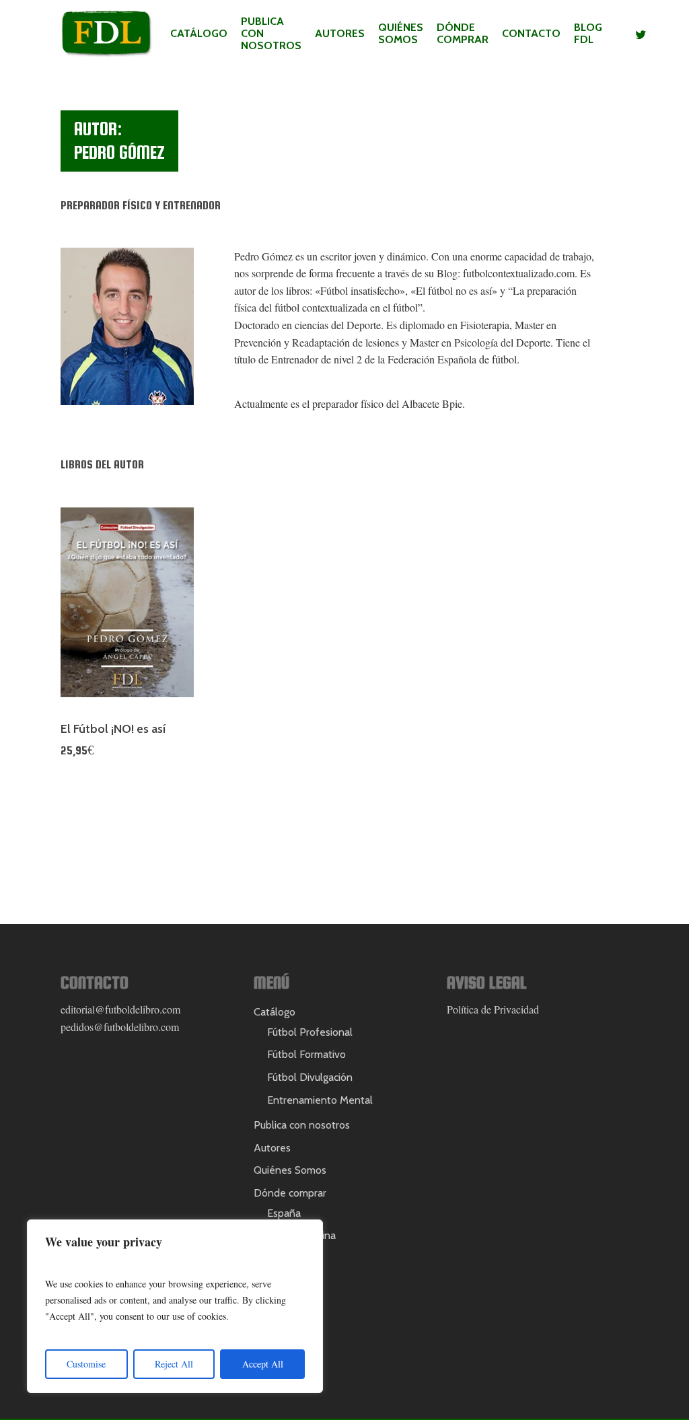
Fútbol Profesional (310, 1032)
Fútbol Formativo (306, 1054)
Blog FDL (588, 34)
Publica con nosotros (271, 33)
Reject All (174, 1363)
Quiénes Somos (400, 34)
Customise (86, 1363)
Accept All (262, 1363)
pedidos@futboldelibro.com (120, 1027)
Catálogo (198, 34)
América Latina (301, 1235)
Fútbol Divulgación (310, 1077)
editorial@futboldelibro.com (120, 1009)
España (284, 1213)
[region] (175, 1306)
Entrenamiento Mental (320, 1100)
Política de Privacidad (493, 1009)
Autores (340, 34)
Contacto (531, 34)
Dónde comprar (462, 34)
